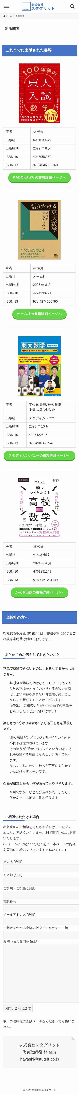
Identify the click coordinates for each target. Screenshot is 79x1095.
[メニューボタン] (6, 6)
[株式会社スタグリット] (39, 6)
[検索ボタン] (72, 6)
